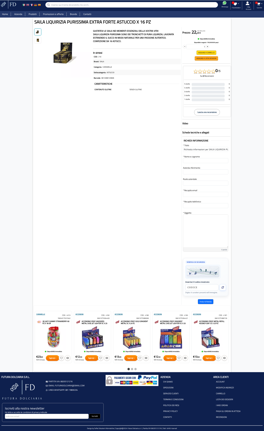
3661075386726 (221, 318)
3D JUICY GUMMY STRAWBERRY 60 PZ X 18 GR (55, 322)
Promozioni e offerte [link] (53, 14)
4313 (68, 315)
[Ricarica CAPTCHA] (223, 287)
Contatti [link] (87, 14)
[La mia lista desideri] (236, 4)
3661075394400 (103, 318)
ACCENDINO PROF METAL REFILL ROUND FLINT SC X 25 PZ (211, 322)
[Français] (31, 4)
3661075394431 (181, 318)
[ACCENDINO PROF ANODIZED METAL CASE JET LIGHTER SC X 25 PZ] (78, 321)
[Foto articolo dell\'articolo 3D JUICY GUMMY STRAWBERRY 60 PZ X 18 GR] (53, 337)
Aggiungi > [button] (52, 358)
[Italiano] (24, 4)
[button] (61, 358)
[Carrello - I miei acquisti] (259, 4)
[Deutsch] (35, 4)
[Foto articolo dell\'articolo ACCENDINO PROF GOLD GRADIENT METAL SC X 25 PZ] (132, 337)
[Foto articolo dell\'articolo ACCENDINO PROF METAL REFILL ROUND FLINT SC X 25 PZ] (210, 337)
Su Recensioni (207, 76)
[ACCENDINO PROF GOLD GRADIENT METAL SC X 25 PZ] (117, 321)
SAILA (102, 61)
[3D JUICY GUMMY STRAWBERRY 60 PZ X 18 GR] (39, 321)
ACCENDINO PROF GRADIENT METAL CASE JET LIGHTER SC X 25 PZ (173, 323)
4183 (186, 315)
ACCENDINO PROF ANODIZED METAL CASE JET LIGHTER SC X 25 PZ (94, 323)
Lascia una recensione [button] (207, 112)
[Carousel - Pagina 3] (135, 369)
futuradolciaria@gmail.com (70, 385)
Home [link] (5, 14)
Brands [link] (73, 14)
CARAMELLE (107, 67)
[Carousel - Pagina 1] (128, 369)
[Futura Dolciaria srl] (8, 4)
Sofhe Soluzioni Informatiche (104, 428)
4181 (225, 315)
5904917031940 (64, 318)
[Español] (39, 4)
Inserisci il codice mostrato (197, 282)
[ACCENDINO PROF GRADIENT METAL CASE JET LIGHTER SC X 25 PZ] (157, 321)
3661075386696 (142, 318)
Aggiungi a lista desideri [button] (206, 58)
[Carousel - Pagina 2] (132, 369)
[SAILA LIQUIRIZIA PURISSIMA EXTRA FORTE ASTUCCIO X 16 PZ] (66, 52)
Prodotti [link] (33, 14)
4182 (108, 315)
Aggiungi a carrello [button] (206, 52)
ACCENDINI (79, 314)
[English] (27, 4)
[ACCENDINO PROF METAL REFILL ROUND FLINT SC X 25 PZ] (196, 321)
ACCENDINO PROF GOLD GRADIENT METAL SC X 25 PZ (134, 322)
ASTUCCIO (110, 72)
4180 (147, 315)
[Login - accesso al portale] (248, 3)
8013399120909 (107, 78)
